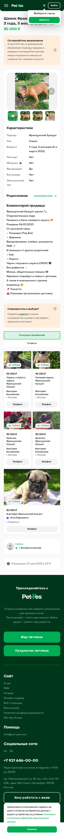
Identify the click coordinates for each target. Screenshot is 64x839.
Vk (5, 751)
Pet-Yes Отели (13, 718)
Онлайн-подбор (14, 698)
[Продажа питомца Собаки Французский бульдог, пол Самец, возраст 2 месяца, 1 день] (32, 487)
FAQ (6, 688)
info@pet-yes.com (15, 734)
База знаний (11, 708)
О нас (7, 683)
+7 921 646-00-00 (21, 761)
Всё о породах (13, 703)
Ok (11, 751)
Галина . (19, 544)
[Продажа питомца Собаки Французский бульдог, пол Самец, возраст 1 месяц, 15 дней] (17, 360)
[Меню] (6, 5)
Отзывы (9, 693)
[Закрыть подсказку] (55, 50)
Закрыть (55, 196)
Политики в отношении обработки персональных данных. (31, 818)
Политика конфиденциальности (24, 713)
